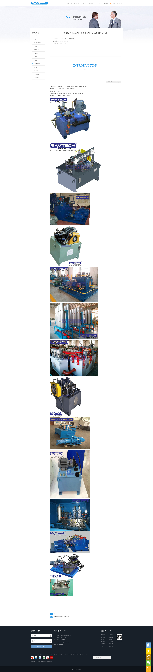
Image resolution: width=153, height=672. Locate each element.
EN (114, 3)
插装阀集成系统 (37, 42)
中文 (117, 3)
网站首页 (69, 3)
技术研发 (103, 643)
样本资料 (99, 3)
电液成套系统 (37, 63)
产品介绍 (84, 3)
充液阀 (35, 67)
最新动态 (91, 3)
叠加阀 (35, 60)
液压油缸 (36, 70)
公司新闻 (111, 634)
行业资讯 (111, 637)
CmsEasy (107, 654)
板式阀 (35, 56)
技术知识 (111, 639)
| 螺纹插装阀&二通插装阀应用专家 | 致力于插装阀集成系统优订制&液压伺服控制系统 (64, 654)
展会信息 (103, 641)
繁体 (120, 3)
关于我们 (76, 3)
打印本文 (110, 82)
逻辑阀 (35, 46)
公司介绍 (103, 637)
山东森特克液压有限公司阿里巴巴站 (44, 661)
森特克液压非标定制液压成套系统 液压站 (62, 616)
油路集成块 (36, 77)
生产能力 (103, 639)
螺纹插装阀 (36, 49)
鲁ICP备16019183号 (96, 654)
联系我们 (106, 3)
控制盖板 (36, 53)
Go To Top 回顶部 (76, 669)
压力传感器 (36, 74)
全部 (35, 39)
